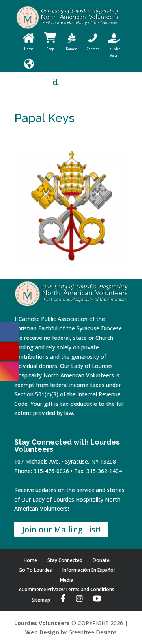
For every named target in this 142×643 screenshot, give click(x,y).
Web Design (42, 632)
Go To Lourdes (35, 570)
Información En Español (88, 570)
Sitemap (41, 599)
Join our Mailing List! (61, 529)
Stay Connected (64, 560)
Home (30, 560)
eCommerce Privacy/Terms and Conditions (66, 589)
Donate (101, 560)
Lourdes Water (114, 52)
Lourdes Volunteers (42, 623)
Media (66, 580)
